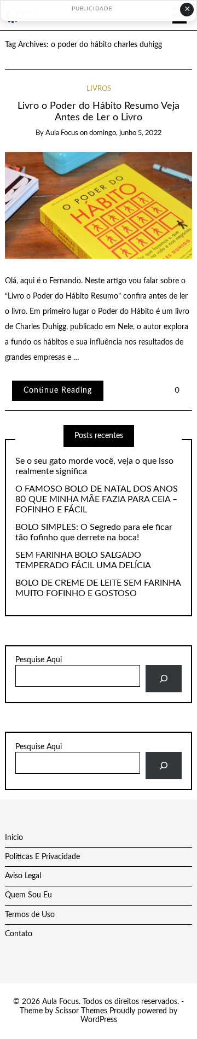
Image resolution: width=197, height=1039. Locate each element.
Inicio (14, 838)
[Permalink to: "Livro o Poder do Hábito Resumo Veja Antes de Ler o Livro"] (99, 205)
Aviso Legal (23, 876)
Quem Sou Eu (28, 895)
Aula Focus (61, 133)
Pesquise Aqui (38, 660)
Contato (18, 934)
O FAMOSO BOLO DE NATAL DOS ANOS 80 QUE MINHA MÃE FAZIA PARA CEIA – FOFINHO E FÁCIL (96, 499)
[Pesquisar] (163, 679)
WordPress (98, 1020)
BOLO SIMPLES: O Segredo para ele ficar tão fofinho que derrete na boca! (93, 532)
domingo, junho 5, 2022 (125, 133)
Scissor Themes (81, 1011)
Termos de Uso (30, 915)
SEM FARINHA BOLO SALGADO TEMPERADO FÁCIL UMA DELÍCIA (83, 560)
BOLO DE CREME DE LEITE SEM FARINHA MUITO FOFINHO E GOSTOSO (98, 588)
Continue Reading (58, 390)
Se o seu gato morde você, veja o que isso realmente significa (94, 466)
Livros (98, 88)
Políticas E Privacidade (42, 857)
